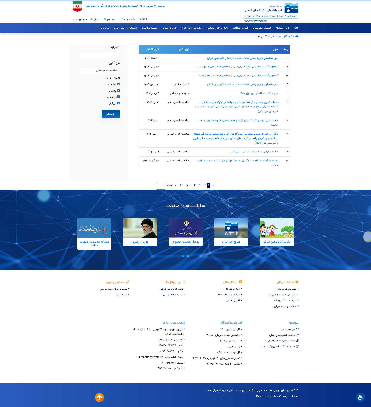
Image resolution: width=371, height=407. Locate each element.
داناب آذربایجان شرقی (171, 289)
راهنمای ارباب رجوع (192, 28)
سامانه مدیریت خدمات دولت (279, 341)
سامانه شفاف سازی (173, 295)
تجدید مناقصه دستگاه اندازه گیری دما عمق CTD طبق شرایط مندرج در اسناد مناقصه (237, 163)
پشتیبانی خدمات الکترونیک (281, 295)
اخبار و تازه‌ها (233, 289)
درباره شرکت (282, 28)
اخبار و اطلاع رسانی (217, 28)
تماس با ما (103, 28)
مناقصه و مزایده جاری (284, 306)
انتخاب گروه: (112, 78)
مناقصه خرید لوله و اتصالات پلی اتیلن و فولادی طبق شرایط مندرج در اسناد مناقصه (238, 122)
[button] (188, 256)
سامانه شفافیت (149, 28)
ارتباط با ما (121, 295)
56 (181, 185)
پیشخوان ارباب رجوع (125, 28)
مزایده (113, 91)
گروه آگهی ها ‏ (285, 36)
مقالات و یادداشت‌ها (229, 295)
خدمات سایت (169, 28)
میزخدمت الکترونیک (285, 300)
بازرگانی (112, 103)
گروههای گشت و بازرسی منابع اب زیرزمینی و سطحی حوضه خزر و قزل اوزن (237, 67)
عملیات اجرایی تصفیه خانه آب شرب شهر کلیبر (254, 152)
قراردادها (111, 97)
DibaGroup (262, 396)
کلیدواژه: (115, 47)
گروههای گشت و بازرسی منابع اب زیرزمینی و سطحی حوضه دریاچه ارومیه (238, 75)
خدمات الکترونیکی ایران (282, 335)
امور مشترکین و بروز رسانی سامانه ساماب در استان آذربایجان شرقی (242, 58)
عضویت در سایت (287, 289)
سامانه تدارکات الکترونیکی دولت (277, 346)
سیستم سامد (288, 329)
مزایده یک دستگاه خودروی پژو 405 (259, 93)
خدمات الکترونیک (262, 28)
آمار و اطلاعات (240, 28)
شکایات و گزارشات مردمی (113, 289)
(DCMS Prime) (278, 396)
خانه (296, 28)
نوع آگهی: (114, 63)
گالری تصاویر (233, 300)
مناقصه (112, 84)
